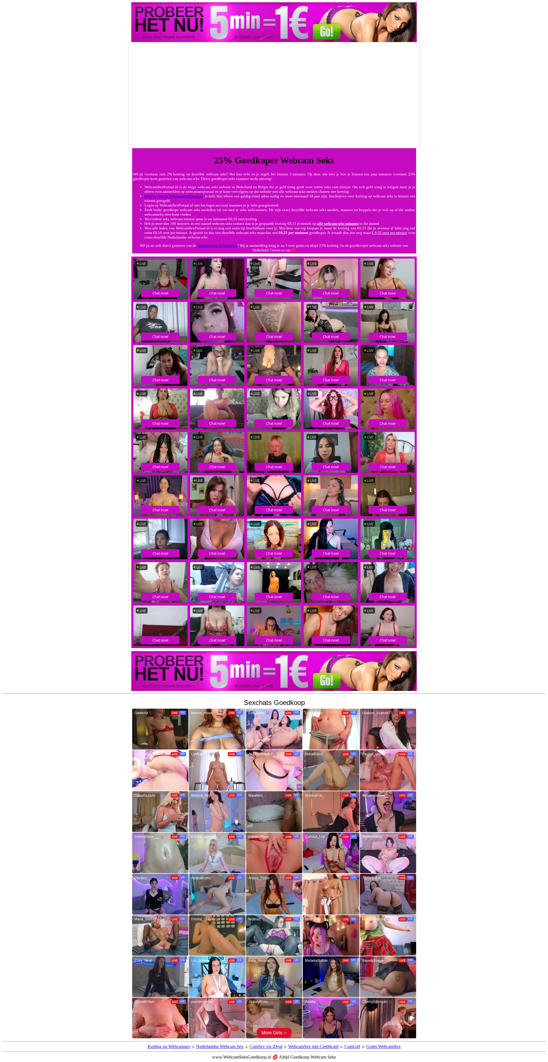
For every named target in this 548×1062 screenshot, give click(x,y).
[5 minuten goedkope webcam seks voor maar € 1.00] (274, 40)
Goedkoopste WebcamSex (217, 245)
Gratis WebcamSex (383, 1046)
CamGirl (352, 1046)
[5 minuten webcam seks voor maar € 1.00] (274, 689)
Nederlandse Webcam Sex (219, 1046)
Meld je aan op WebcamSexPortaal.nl (173, 196)
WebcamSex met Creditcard (313, 1046)
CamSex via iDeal (265, 1046)
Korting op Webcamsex (169, 1046)
